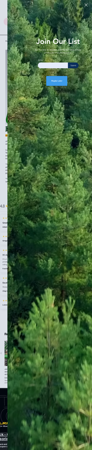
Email (40, 60)
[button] (86, 5)
